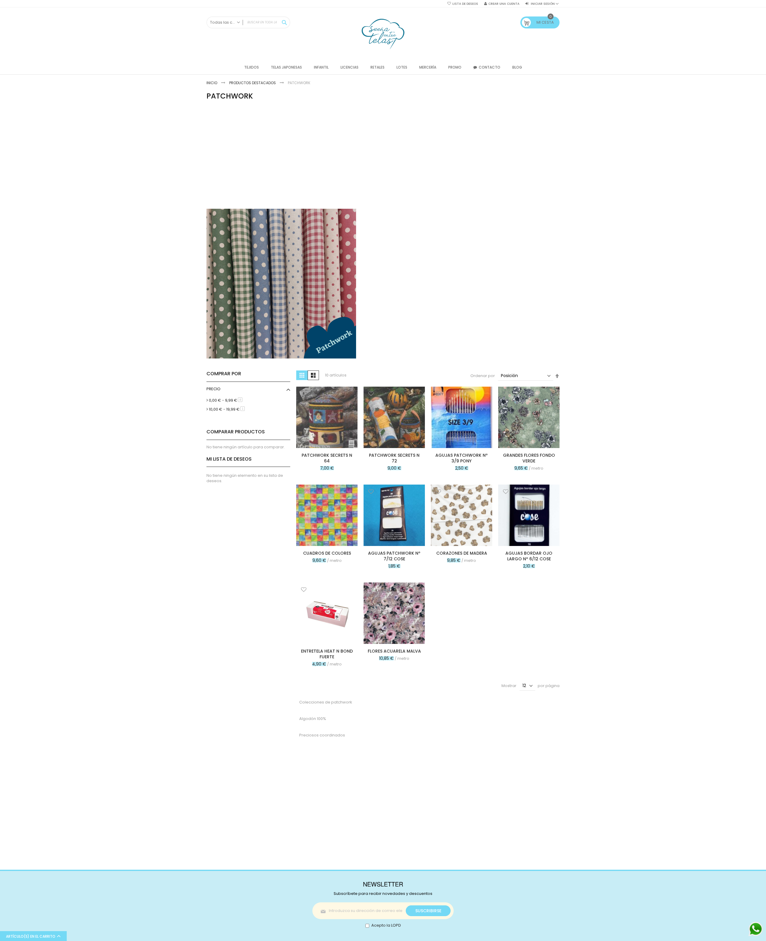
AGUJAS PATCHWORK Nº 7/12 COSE (394, 556)
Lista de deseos (465, 4)
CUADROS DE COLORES (327, 553)
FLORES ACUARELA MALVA (394, 651)
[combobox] (248, 22)
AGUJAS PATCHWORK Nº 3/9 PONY (461, 458)
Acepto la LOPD (386, 925)
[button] (304, 394)
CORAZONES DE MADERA (461, 553)
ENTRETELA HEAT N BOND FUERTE (327, 654)
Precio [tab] (213, 389)
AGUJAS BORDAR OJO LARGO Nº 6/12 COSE (528, 556)
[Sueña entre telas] (383, 34)
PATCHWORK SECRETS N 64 (327, 458)
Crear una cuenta (503, 4)
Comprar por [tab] (223, 373)
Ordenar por (482, 376)
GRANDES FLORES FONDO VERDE (529, 458)
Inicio (212, 82)
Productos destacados (253, 82)
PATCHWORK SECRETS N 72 (394, 458)
